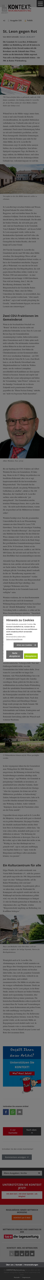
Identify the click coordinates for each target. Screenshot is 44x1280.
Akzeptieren (31, 656)
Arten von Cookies (24, 645)
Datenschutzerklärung (14, 639)
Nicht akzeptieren (14, 654)
